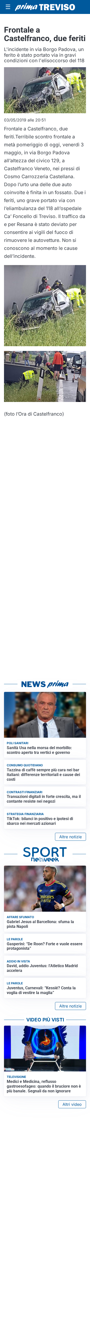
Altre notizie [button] (70, 836)
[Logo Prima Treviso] (45, 7)
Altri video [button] (72, 1104)
